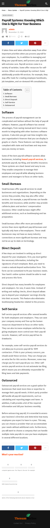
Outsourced (10, 105)
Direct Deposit (11, 99)
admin (12, 29)
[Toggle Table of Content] (26, 90)
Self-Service (10, 102)
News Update (7, 15)
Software (8, 94)
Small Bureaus (11, 96)
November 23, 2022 (16, 32)
